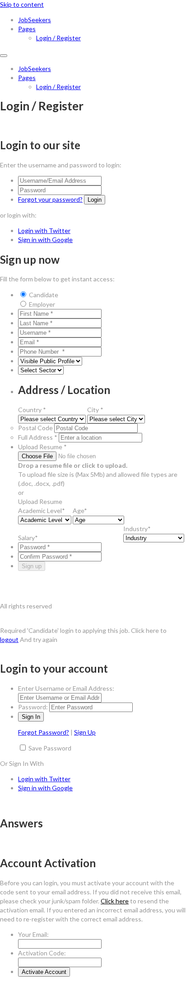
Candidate (43, 295)
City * (95, 409)
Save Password (49, 748)
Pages (27, 29)
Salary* (28, 537)
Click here (115, 901)
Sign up (32, 566)
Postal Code (35, 428)
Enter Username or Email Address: (66, 688)
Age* (80, 510)
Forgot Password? (43, 732)
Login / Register (58, 38)
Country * (32, 409)
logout (9, 639)
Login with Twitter (44, 230)
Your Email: (33, 934)
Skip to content (22, 4)
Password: (33, 707)
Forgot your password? (50, 199)
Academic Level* (41, 510)
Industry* (137, 528)
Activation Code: (42, 953)
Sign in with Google (45, 239)
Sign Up (85, 732)
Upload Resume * (42, 447)
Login (95, 199)
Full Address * (37, 437)
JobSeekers (34, 20)
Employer (42, 304)
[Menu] (3, 55)
